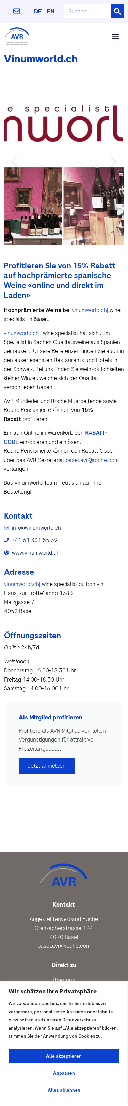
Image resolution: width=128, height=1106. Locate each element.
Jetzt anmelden (47, 766)
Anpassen (64, 1073)
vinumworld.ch (89, 310)
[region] (64, 1042)
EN (51, 11)
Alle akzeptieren (64, 1056)
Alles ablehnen (64, 1090)
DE (38, 11)
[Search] (117, 11)
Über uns (64, 980)
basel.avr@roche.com (92, 460)
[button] (115, 36)
